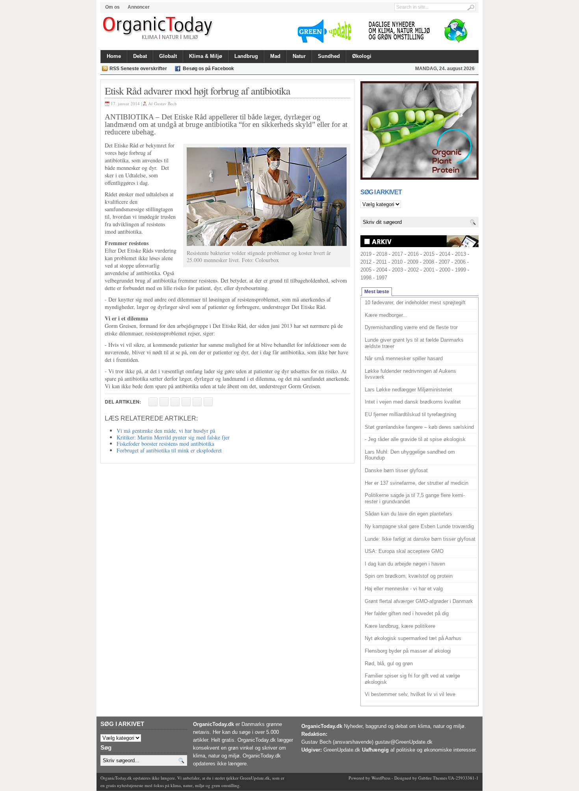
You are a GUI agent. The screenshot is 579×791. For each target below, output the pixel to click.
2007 (444, 262)
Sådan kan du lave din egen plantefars (408, 514)
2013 (460, 254)
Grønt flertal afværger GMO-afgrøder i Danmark (419, 601)
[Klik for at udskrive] (164, 401)
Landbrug (246, 56)
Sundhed (329, 56)
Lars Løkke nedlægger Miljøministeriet (408, 390)
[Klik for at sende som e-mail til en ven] (175, 401)
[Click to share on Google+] (197, 401)
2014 (444, 254)
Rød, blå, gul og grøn (389, 663)
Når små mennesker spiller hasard (404, 358)
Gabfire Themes (432, 778)
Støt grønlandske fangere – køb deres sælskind (419, 427)
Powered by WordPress (369, 778)
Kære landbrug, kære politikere (400, 626)
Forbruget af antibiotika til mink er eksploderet (169, 450)
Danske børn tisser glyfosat (396, 470)
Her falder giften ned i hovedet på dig (407, 613)
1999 (460, 270)
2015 (428, 254)
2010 (397, 262)
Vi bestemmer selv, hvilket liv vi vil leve (410, 694)
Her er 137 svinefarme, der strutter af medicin (416, 483)
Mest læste (376, 291)
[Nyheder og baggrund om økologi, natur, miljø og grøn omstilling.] (158, 28)
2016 (413, 254)
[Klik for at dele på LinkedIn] (208, 401)
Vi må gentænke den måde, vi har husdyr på (166, 430)
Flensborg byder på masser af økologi (408, 651)
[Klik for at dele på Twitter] (186, 401)
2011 (381, 262)
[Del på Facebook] (153, 401)
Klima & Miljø (205, 56)
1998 (365, 278)
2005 (365, 270)
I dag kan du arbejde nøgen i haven (405, 564)
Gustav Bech (165, 103)
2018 (381, 254)
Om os (112, 7)
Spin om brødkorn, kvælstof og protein (409, 576)
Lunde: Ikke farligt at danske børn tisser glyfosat (420, 539)
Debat (140, 56)
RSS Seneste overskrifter (138, 68)
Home (114, 56)
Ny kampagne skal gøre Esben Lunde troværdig (419, 526)
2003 (397, 270)
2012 (365, 262)
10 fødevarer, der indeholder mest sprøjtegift (415, 302)
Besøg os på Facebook (208, 68)
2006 (460, 262)
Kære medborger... (386, 315)
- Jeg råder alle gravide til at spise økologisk (415, 439)
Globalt (168, 56)
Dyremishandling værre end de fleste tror (411, 327)
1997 (381, 278)
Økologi (361, 56)
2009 (412, 262)
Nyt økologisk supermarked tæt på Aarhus (413, 638)
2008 (428, 262)
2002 (413, 270)
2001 (428, 270)
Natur (299, 56)
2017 (397, 254)
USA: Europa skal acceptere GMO (404, 551)
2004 (381, 270)
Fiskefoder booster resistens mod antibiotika (165, 443)
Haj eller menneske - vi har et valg (404, 589)
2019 (365, 254)
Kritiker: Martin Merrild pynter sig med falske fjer (173, 437)
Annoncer (139, 7)
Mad (275, 56)
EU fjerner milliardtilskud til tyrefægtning (410, 414)
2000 (444, 270)
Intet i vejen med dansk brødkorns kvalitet (413, 402)
